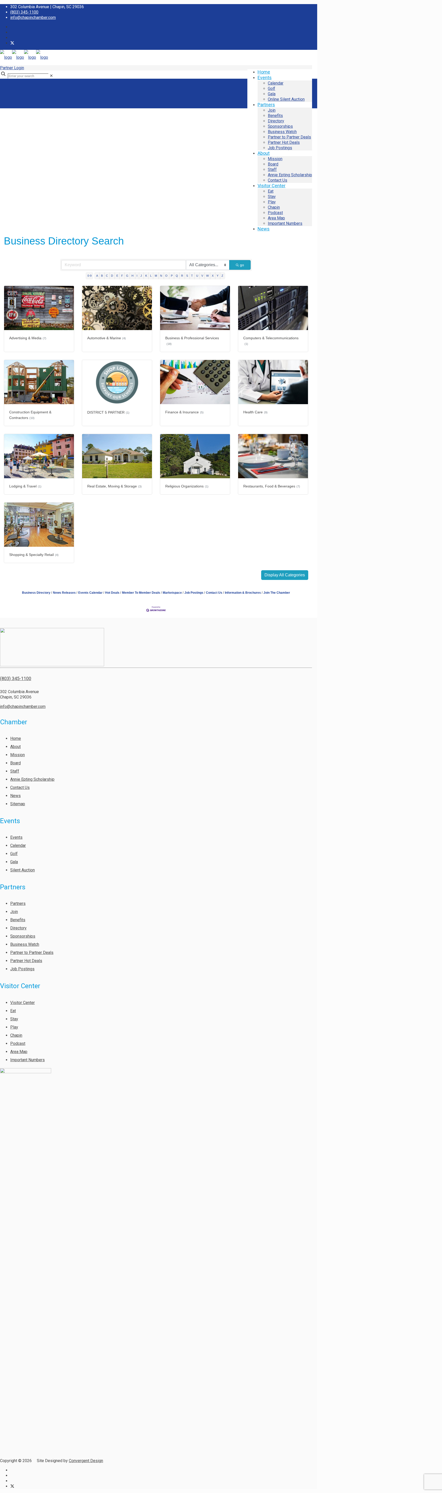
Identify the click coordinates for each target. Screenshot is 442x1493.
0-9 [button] (89, 275)
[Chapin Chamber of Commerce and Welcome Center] (24, 57)
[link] (51, 75)
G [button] (127, 275)
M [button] (156, 275)
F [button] (122, 275)
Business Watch (24, 944)
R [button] (182, 275)
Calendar (18, 845)
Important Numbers (27, 1059)
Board (15, 763)
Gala (14, 861)
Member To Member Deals (141, 592)
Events (16, 837)
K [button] (146, 275)
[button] (284, 575)
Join (14, 911)
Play (14, 1027)
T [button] (192, 275)
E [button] (117, 275)
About (15, 746)
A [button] (97, 275)
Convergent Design (86, 1460)
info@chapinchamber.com (33, 17)
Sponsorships (22, 936)
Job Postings (193, 592)
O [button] (166, 275)
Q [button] (177, 275)
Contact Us (214, 592)
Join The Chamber (276, 592)
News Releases (64, 592)
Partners (18, 903)
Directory (18, 928)
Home (15, 738)
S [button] (187, 275)
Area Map (18, 1051)
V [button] (202, 275)
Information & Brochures (243, 592)
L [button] (151, 275)
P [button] (172, 275)
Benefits (17, 919)
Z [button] (222, 275)
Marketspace (172, 592)
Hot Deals (112, 592)
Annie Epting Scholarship (32, 779)
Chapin (16, 1035)
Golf (14, 853)
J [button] (141, 275)
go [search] (242, 265)
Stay (14, 1019)
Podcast (17, 1043)
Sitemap (17, 803)
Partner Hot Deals (26, 960)
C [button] (107, 275)
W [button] (207, 275)
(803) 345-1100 (24, 12)
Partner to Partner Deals (31, 952)
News (15, 795)
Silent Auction (22, 870)
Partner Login (12, 67)
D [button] (112, 275)
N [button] (161, 275)
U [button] (197, 275)
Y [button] (217, 275)
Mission (17, 754)
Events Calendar (90, 592)
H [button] (132, 275)
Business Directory (36, 592)
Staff (14, 771)
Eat (13, 1010)
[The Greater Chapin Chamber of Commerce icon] (12, 43)
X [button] (213, 275)
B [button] (102, 275)
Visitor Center (22, 1002)
